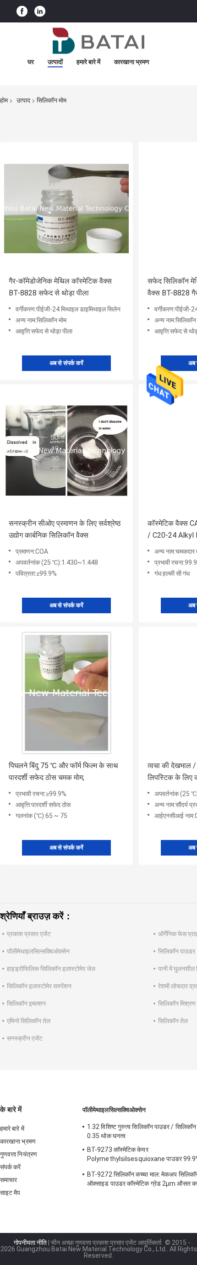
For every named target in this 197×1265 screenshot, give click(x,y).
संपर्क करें (10, 1167)
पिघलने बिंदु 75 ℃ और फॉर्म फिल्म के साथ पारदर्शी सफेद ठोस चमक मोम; (63, 771)
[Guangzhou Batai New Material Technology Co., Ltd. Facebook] (22, 11)
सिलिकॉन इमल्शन (26, 1003)
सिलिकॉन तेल (173, 1021)
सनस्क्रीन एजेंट (25, 1038)
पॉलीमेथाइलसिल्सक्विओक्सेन (38, 951)
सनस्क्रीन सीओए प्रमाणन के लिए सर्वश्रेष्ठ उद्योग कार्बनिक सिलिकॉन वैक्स (65, 529)
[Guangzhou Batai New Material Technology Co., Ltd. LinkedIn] (40, 11)
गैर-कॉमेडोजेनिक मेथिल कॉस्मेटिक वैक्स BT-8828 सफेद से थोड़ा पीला (60, 287)
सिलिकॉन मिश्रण (177, 1003)
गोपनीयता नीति (30, 1242)
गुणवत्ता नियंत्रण (18, 1154)
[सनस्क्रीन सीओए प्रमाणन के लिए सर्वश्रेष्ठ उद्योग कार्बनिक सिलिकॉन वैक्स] (66, 450)
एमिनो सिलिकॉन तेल (28, 1021)
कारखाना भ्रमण (131, 61)
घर (30, 61)
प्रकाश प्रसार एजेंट (29, 934)
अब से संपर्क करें (66, 363)
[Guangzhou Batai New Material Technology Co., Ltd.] (98, 41)
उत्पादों (55, 61)
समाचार (8, 1179)
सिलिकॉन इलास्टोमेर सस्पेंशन (39, 986)
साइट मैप (10, 1192)
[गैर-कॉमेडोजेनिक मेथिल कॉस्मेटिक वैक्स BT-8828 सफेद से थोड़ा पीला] (66, 208)
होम (4, 100)
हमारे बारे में (88, 61)
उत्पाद (23, 100)
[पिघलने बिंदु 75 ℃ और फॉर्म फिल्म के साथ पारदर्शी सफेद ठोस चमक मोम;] (66, 693)
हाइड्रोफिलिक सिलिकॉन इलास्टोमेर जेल (51, 968)
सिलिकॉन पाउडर (176, 951)
